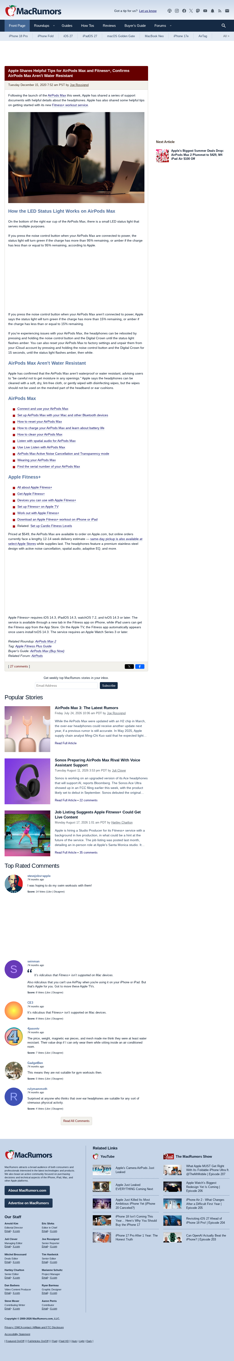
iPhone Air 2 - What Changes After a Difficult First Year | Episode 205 (205, 1203)
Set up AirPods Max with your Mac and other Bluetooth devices (62, 415)
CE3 (30, 1002)
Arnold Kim (11, 1223)
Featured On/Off (15, 1341)
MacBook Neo (154, 36)
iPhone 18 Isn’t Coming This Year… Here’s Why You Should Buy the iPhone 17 (136, 1220)
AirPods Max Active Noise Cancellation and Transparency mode (63, 453)
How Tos (87, 26)
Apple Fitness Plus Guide (33, 646)
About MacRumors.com (27, 1190)
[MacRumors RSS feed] (220, 10)
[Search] (225, 26)
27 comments (19, 666)
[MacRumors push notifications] (212, 10)
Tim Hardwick (50, 1254)
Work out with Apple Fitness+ (38, 513)
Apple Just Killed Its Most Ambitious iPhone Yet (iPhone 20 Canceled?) (135, 1203)
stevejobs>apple (39, 876)
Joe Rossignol (79, 85)
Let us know (148, 11)
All (226, 36)
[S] (14, 977)
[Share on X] (129, 666)
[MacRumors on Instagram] (177, 10)
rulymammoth (37, 1089)
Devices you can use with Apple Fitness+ (46, 500)
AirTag (203, 36)
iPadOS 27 (90, 36)
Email (8, 1231)
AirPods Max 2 (45, 641)
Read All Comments (76, 1121)
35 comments (89, 852)
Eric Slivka (48, 1223)
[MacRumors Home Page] (33, 11)
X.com (16, 1231)
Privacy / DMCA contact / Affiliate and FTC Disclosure (34, 1327)
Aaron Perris (49, 1301)
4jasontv (33, 1028)
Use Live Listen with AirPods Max (41, 447)
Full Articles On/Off (38, 1341)
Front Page (17, 26)
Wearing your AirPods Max (36, 460)
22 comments (89, 800)
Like (49, 891)
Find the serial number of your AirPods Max (48, 466)
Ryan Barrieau (50, 1285)
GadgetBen (35, 1063)
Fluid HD (64, 1341)
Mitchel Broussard (16, 1254)
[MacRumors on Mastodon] (198, 10)
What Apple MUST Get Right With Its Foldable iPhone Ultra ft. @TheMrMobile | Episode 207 (207, 1170)
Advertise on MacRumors (28, 1203)
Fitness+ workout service (70, 105)
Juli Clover (119, 770)
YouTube (107, 1156)
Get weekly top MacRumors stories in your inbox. (76, 678)
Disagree (59, 891)
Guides (67, 26)
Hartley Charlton (122, 822)
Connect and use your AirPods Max (42, 409)
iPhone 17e (181, 36)
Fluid (54, 1341)
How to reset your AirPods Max (39, 421)
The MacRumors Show (194, 1156)
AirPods (37, 656)
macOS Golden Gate (121, 36)
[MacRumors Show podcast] (169, 10)
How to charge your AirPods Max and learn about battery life (60, 428)
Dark (89, 1341)
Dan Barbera (12, 1285)
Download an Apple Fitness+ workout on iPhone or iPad (57, 519)
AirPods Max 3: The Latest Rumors (86, 708)
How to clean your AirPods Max (39, 434)
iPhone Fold (45, 36)
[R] (14, 1105)
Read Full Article (66, 743)
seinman (33, 961)
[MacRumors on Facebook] (184, 10)
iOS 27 (68, 36)
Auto (74, 1341)
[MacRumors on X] (191, 10)
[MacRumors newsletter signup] (227, 10)
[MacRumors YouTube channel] (205, 10)
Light (81, 1341)
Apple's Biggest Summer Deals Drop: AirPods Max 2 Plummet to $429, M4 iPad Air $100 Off (197, 154)
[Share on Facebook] (139, 666)
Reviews (109, 26)
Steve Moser (12, 1301)
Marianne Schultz (52, 1270)
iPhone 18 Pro (18, 36)
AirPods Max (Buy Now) (47, 651)
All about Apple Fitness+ (34, 487)
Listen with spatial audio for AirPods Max (46, 441)
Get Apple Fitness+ (31, 494)
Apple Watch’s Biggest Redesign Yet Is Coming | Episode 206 (203, 1187)
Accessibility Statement (17, 1334)
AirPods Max (57, 95)
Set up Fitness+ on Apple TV (37, 506)
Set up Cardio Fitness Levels (51, 526)
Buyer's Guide (135, 26)
